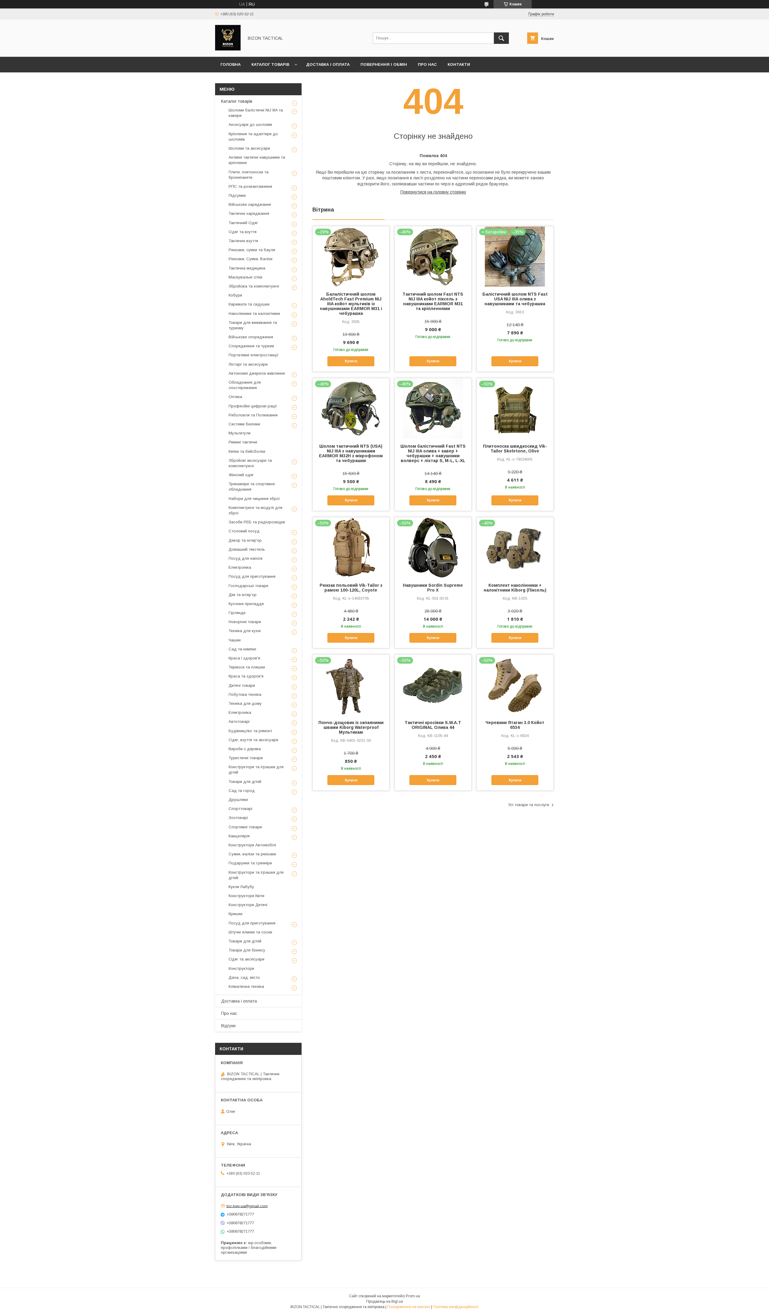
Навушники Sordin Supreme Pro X (433, 587)
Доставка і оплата (328, 64)
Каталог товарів (270, 64)
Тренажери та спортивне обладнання (252, 487)
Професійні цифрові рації (253, 406)
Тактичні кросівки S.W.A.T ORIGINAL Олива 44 (433, 725)
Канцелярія (239, 836)
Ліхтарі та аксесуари (248, 364)
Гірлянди (237, 612)
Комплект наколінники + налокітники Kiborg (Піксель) (515, 587)
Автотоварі (239, 721)
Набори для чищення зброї (254, 498)
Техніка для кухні (245, 631)
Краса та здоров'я (246, 676)
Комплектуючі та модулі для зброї (255, 510)
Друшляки (238, 799)
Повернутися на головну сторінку (433, 192)
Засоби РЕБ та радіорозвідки (257, 522)
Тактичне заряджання (249, 213)
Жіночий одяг (241, 475)
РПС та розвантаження (250, 186)
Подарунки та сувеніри (250, 863)
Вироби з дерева (245, 749)
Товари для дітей (245, 781)
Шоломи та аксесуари (249, 148)
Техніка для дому (245, 703)
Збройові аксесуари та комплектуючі (250, 463)
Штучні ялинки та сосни (250, 932)
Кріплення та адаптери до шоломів (253, 137)
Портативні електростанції (253, 355)
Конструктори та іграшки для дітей (256, 770)
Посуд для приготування (252, 576)
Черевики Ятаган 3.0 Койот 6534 (514, 725)
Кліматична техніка (246, 986)
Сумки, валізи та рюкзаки (252, 854)
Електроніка (240, 567)
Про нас (427, 64)
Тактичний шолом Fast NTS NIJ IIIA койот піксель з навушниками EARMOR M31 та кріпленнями (433, 301)
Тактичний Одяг (243, 223)
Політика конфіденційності (456, 1307)
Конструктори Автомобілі (252, 845)
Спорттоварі (240, 808)
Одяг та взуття (243, 232)
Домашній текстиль (247, 549)
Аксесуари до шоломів (250, 124)
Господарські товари (248, 585)
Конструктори (241, 968)
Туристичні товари (246, 758)
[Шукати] (501, 38)
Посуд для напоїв (246, 558)
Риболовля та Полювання (253, 415)
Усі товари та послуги (528, 804)
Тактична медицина (247, 268)
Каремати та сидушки (249, 304)
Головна (230, 64)
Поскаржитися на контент (408, 1307)
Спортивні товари (245, 827)
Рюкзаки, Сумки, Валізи (250, 259)
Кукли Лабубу (241, 886)
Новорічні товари (245, 621)
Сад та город (242, 790)
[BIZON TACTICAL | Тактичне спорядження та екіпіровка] (228, 49)
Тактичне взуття (243, 241)
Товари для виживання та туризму (253, 325)
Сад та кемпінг (243, 649)
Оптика (235, 396)
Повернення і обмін (383, 64)
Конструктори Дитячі (248, 905)
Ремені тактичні (243, 442)
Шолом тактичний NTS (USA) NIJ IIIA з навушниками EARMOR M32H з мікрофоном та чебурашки (351, 453)
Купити (351, 361)
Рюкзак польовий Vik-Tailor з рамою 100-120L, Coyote (351, 587)
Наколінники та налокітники (254, 313)
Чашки (235, 640)
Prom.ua (413, 1296)
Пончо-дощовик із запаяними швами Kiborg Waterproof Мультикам (351, 727)
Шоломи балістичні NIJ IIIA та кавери (256, 113)
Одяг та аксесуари (246, 959)
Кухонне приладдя (246, 603)
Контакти (459, 64)
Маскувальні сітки (245, 277)
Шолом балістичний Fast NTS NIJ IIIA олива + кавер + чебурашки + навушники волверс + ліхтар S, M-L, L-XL (433, 453)
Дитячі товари (242, 685)
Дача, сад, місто (244, 977)
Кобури (235, 295)
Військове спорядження (251, 337)
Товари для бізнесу (247, 950)
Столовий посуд (244, 531)
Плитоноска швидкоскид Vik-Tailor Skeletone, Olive (515, 448)
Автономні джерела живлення (257, 373)
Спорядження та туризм (251, 346)
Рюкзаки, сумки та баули (252, 250)
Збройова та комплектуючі (254, 286)
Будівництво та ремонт (250, 731)
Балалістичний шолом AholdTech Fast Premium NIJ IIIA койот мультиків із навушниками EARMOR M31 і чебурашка (351, 304)
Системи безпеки (244, 424)
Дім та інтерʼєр (243, 594)
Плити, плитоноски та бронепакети (249, 175)
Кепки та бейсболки (247, 451)
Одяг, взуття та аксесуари (253, 740)
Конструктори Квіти (246, 895)
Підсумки (237, 195)
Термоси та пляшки (247, 667)
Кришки (235, 914)
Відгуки (228, 1025)
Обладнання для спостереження (245, 385)
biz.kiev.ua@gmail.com (247, 1206)
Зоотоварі (238, 817)
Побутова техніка (245, 694)
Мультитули (240, 433)
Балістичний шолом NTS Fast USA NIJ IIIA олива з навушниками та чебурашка (515, 299)
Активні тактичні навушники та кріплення (257, 160)
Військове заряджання (250, 204)
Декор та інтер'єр (245, 540)
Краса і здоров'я (244, 658)
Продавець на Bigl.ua (384, 1301)
